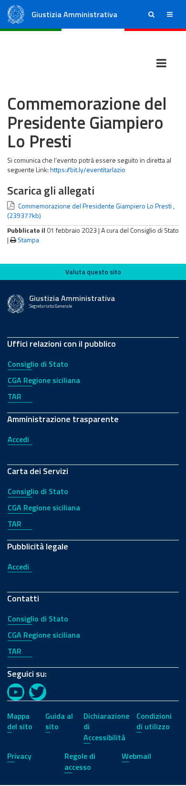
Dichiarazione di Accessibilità (106, 727)
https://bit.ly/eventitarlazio (87, 170)
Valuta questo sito (93, 272)
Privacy (19, 756)
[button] (151, 14)
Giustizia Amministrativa (74, 14)
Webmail (136, 756)
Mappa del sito (19, 721)
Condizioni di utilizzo (154, 721)
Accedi (18, 439)
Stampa (28, 240)
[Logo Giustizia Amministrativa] (15, 14)
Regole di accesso (79, 761)
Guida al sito (59, 721)
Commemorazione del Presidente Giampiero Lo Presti (95, 206)
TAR (14, 396)
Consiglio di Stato (38, 364)
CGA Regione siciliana (44, 380)
